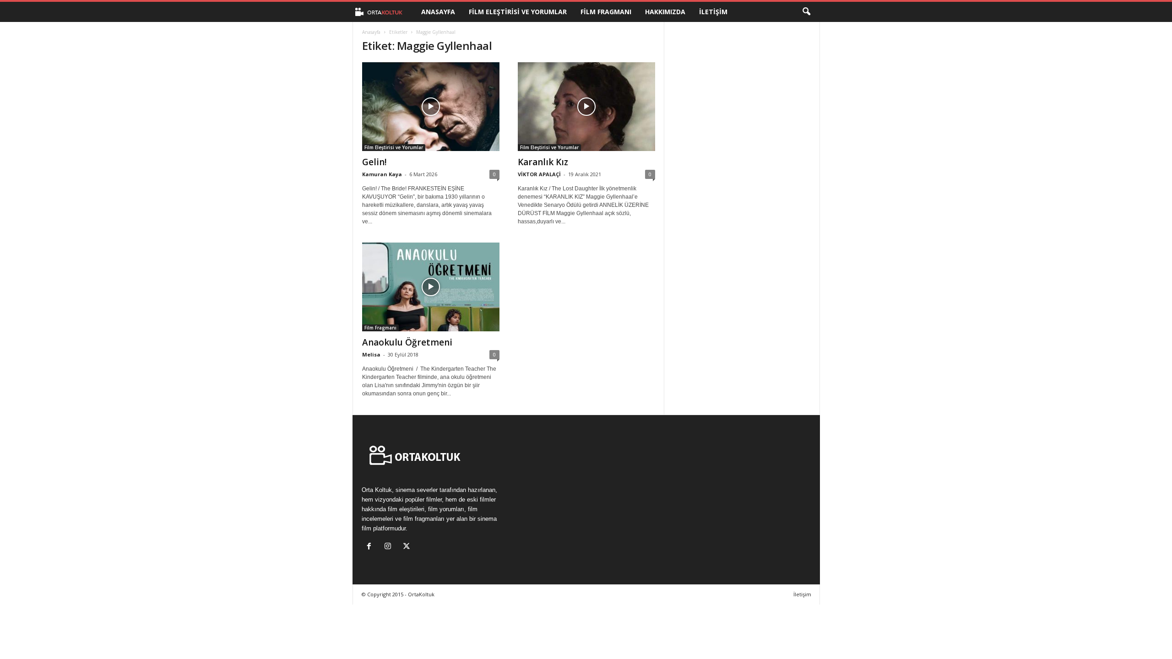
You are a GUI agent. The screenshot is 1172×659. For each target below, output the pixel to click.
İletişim (713, 11)
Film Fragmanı (606, 11)
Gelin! (374, 162)
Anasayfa (438, 11)
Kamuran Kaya (382, 174)
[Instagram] (389, 547)
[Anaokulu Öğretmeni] (430, 287)
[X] (407, 547)
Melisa (371, 354)
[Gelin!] (430, 106)
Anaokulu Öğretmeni (407, 342)
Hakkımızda (665, 11)
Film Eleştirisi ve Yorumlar (518, 11)
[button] (806, 12)
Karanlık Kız (543, 162)
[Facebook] (371, 547)
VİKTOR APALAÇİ (539, 174)
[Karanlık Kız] (586, 106)
